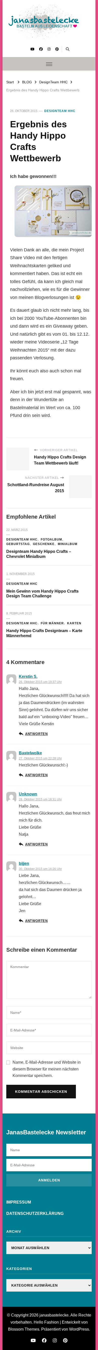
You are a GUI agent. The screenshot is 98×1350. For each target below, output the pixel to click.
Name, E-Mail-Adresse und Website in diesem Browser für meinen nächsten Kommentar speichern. (47, 1069)
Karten (74, 623)
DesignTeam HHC (59, 111)
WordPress (79, 1329)
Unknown (28, 794)
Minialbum (67, 544)
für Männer (52, 623)
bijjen (24, 863)
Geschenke (44, 544)
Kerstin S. (28, 676)
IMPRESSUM (18, 1202)
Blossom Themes (23, 1329)
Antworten (36, 734)
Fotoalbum (51, 539)
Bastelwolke (30, 753)
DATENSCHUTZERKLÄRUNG (35, 1213)
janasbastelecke (54, 1315)
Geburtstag (18, 544)
